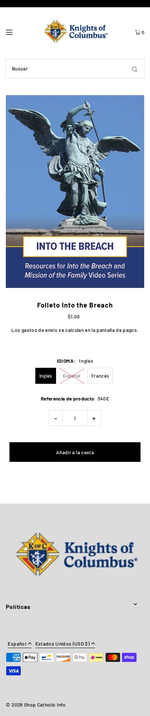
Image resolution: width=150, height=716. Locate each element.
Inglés (45, 376)
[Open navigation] (18, 31)
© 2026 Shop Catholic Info (36, 704)
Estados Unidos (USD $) (62, 644)
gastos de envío (39, 330)
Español (71, 376)
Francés (100, 376)
